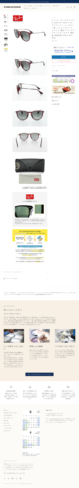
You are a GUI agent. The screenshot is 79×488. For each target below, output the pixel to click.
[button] (72, 51)
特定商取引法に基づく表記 (10, 413)
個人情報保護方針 (8, 415)
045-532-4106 (52, 413)
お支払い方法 (7, 425)
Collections (13, 292)
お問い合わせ (27, 8)
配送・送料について (56, 97)
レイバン (54, 17)
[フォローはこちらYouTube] (12, 478)
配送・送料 (6, 423)
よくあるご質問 (55, 104)
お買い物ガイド (56, 6)
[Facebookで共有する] (57, 65)
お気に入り (34, 8)
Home (5, 292)
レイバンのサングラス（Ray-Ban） (27, 292)
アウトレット (47, 6)
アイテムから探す (38, 6)
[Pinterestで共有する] (61, 65)
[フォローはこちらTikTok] (16, 478)
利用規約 (6, 420)
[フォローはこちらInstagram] (8, 478)
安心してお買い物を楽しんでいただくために (39, 374)
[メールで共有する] (64, 65)
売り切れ (63, 57)
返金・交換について (8, 418)
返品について (55, 100)
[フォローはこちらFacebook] (4, 478)
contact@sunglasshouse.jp (56, 419)
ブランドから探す (28, 6)
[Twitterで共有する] (59, 65)
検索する (6, 410)
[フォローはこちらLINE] (20, 478)
